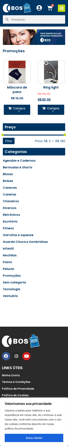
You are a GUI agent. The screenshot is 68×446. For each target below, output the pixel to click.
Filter (8, 141)
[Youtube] (26, 356)
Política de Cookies (15, 395)
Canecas (10, 187)
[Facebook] (6, 356)
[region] (34, 422)
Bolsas (8, 180)
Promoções (12, 275)
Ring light (51, 87)
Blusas (8, 174)
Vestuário (10, 296)
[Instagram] (16, 356)
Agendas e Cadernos (19, 160)
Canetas (9, 194)
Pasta (7, 262)
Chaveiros (11, 201)
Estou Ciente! (34, 437)
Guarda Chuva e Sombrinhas (25, 241)
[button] (61, 8)
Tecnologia (11, 289)
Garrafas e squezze (18, 235)
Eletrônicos (11, 214)
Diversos (9, 208)
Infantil (8, 248)
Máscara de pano (17, 89)
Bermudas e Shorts (17, 167)
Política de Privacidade (18, 389)
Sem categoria (14, 282)
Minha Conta (11, 375)
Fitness (8, 228)
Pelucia (8, 268)
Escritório (10, 221)
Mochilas (10, 255)
